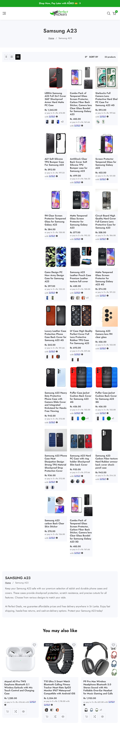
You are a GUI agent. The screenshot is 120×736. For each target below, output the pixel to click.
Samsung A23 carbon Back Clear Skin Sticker (54, 523)
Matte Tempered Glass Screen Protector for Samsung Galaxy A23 (79, 221)
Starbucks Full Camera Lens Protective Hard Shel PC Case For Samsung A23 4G (106, 99)
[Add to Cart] (7, 711)
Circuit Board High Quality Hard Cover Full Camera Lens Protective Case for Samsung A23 (105, 221)
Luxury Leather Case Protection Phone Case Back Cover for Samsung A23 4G (55, 336)
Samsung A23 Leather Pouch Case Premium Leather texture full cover (80, 277)
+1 (87, 297)
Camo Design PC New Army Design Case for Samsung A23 (54, 277)
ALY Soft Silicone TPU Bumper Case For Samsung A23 (54, 162)
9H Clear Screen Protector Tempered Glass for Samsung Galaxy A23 (55, 220)
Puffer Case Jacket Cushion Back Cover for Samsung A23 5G (106, 397)
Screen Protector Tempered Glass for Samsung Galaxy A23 (105, 163)
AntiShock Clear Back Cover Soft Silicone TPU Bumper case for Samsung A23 (78, 165)
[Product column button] (6, 56)
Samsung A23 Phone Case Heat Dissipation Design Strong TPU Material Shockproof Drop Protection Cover (56, 463)
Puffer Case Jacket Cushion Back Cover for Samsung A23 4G (80, 397)
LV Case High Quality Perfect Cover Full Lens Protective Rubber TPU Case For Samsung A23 (81, 337)
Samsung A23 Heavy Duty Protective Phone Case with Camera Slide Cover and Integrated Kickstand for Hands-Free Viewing (56, 402)
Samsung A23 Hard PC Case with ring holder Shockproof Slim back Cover (80, 460)
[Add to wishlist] (34, 645)
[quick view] (23, 711)
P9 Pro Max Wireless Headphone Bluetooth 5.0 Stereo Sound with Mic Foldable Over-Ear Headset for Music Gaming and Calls (98, 687)
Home (51, 38)
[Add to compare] (15, 711)
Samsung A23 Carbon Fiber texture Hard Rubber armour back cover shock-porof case (106, 461)
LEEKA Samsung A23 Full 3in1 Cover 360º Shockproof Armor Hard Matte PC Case (55, 99)
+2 (62, 121)
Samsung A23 (65, 38)
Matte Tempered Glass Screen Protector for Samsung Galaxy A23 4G (104, 278)
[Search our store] (109, 13)
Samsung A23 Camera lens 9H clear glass (103, 334)
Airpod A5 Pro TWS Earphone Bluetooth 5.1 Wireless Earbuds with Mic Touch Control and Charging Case (19, 687)
